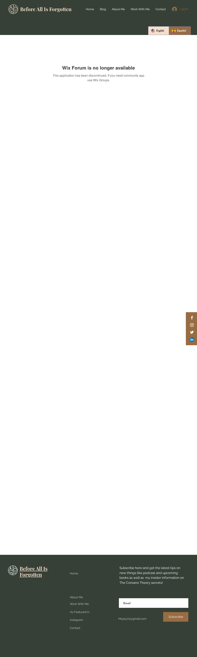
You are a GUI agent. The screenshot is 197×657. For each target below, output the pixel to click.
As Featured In (79, 612)
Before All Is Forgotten (46, 9)
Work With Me (79, 604)
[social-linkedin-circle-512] (191, 339)
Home (74, 573)
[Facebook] (191, 317)
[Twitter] (191, 332)
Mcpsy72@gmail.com (132, 618)
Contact (75, 628)
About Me (76, 597)
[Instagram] (191, 325)
